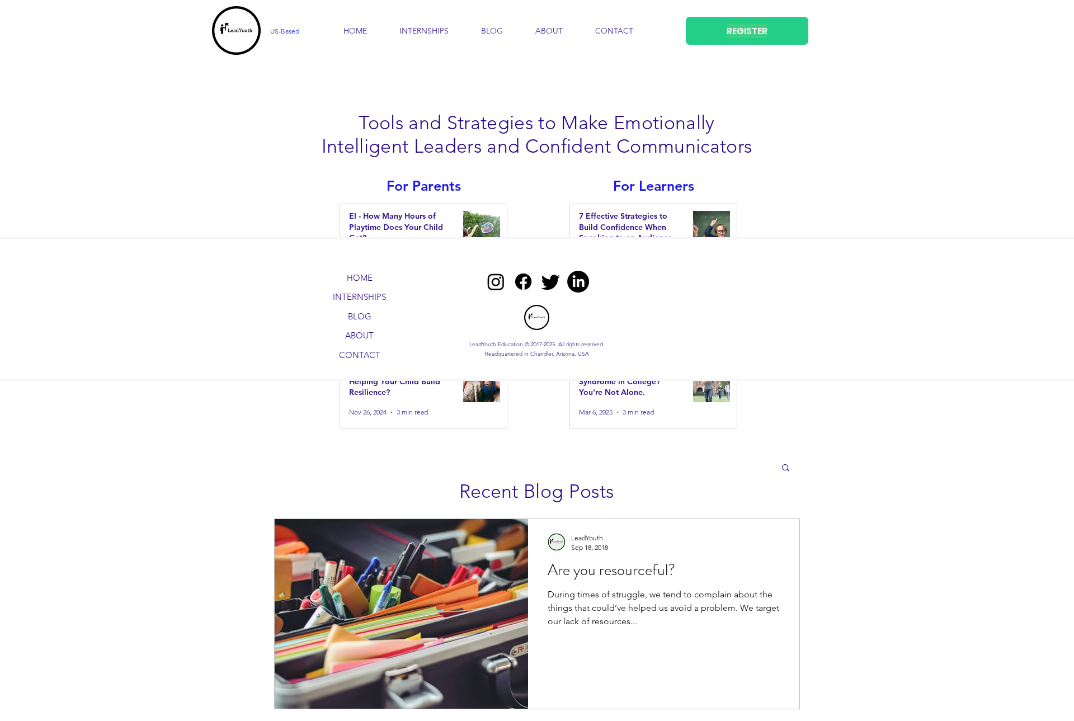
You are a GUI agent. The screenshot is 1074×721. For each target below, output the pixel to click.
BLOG (359, 316)
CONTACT (359, 355)
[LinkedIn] (578, 282)
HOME (360, 277)
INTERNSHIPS (359, 296)
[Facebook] (523, 282)
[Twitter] (551, 282)
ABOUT (359, 335)
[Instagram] (496, 282)
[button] (549, 30)
